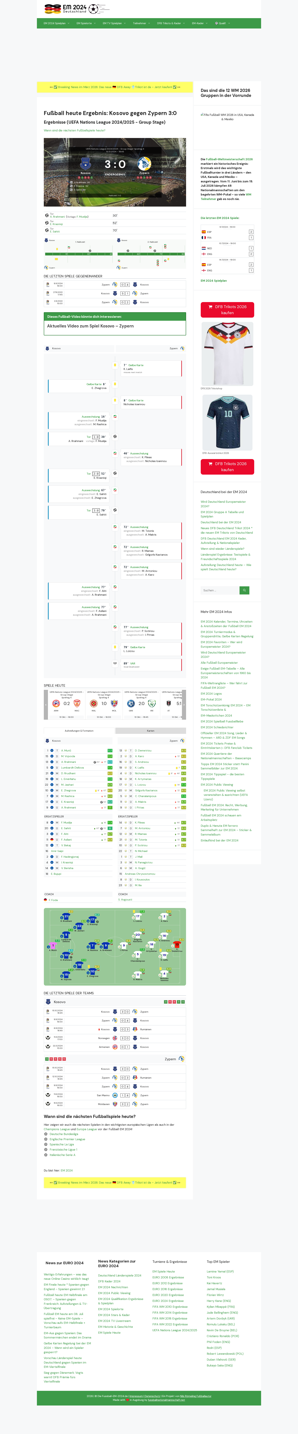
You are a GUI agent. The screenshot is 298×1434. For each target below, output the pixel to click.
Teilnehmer (139, 23)
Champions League (57, 1129)
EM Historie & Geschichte (115, 1327)
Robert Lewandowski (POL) (225, 1354)
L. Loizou (140, 785)
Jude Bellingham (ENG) (222, 1312)
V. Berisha (67, 868)
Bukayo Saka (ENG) (220, 1365)
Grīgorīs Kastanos (146, 790)
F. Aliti (64, 834)
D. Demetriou (143, 750)
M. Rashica (67, 796)
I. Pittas (139, 807)
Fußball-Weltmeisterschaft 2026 (229, 159)
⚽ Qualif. (220, 23)
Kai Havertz (214, 1283)
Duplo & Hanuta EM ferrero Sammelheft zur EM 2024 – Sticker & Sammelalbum (226, 830)
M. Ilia (138, 885)
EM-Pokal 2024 (211, 699)
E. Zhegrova (68, 790)
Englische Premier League (67, 1139)
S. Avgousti (125, 899)
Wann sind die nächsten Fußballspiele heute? (74, 130)
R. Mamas (141, 834)
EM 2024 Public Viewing (217, 785)
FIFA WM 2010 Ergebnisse (170, 1307)
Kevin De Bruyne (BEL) (222, 1330)
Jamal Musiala (216, 1289)
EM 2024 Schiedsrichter (217, 727)
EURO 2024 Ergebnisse (168, 1301)
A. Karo (139, 756)
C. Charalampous (145, 796)
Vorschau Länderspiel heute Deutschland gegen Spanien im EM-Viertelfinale (65, 1362)
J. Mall (138, 857)
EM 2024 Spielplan (55, 23)
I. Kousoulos (142, 879)
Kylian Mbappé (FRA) (221, 1307)
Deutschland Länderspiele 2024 (119, 1275)
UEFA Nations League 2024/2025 (174, 1330)
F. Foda (53, 900)
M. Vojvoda (68, 756)
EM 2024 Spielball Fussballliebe (222, 721)
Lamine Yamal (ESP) (220, 1271)
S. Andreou (142, 762)
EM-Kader (198, 23)
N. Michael (141, 851)
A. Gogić (140, 868)
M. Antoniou (142, 828)
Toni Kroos (214, 1277)
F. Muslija (82, 216)
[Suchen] (244, 590)
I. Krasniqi (67, 862)
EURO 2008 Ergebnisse (168, 1277)
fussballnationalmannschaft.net (166, 1400)
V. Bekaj (66, 845)
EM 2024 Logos (211, 693)
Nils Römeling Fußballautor (195, 1396)
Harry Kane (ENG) (219, 1301)
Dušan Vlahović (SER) (221, 1359)
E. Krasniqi (56, 224)
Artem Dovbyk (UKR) (221, 1318)
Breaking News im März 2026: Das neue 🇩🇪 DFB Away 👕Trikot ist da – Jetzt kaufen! (115, 87)
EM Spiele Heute (109, 1333)
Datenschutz (152, 1396)
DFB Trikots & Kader (169, 23)
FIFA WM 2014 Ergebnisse (169, 1312)
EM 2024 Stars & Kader (114, 1315)
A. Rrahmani (57, 216)
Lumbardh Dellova (72, 767)
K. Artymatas (143, 779)
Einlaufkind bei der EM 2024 (220, 840)
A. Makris (140, 802)
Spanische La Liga (62, 1144)
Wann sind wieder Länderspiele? (222, 549)
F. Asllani (66, 839)
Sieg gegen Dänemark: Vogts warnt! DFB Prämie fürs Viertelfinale (63, 1377)
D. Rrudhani (68, 773)
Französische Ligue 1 (63, 1149)
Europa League (87, 1129)
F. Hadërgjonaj (70, 857)
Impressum (136, 1396)
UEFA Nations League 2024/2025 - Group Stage (109, 148)
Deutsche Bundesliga (64, 1134)
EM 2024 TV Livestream (114, 1321)
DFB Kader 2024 (109, 1281)
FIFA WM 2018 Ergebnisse (169, 1318)
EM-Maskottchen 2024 (216, 715)
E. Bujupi (56, 874)
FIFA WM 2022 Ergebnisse (170, 1324)
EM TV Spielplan (112, 23)
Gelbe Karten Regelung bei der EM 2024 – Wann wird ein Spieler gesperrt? (67, 1347)
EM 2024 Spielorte (110, 1309)
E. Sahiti (55, 231)
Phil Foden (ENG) (218, 1342)
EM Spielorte (84, 23)
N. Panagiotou (143, 862)
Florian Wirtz (215, 1295)
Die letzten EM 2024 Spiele (220, 218)
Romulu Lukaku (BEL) (221, 1324)
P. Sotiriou (141, 845)
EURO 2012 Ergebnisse (167, 1283)
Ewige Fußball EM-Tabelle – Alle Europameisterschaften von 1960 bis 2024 (226, 673)
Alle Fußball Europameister (219, 663)
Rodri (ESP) (214, 1348)
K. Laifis (139, 767)
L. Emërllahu (68, 779)
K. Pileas (140, 822)
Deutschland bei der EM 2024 (221, 522)
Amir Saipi (57, 851)
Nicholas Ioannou (145, 773)
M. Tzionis (141, 839)
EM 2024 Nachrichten (113, 1287)
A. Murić (66, 750)
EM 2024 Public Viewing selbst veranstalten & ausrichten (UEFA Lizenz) (226, 795)
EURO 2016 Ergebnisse (167, 1289)
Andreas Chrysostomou (140, 874)
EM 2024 (67, 1170)
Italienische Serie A (62, 1155)
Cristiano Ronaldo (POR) (223, 1336)
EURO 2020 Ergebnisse (168, 1295)
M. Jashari (67, 785)
